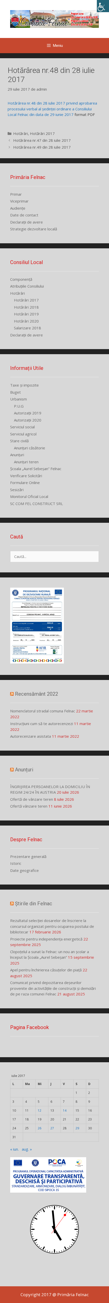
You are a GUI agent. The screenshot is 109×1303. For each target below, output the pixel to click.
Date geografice (24, 870)
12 (39, 1110)
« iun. (14, 1149)
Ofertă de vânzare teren (31, 799)
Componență (21, 279)
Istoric (15, 863)
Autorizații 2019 (27, 412)
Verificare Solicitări (26, 475)
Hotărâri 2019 (26, 313)
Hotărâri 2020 (26, 321)
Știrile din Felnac (33, 903)
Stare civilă (19, 440)
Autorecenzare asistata (30, 736)
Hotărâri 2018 (26, 307)
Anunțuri (17, 454)
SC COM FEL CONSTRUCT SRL (36, 503)
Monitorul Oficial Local (29, 496)
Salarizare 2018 (27, 327)
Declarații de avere (26, 222)
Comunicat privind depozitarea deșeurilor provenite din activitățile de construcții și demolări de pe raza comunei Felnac (53, 988)
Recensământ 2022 (36, 694)
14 (64, 1110)
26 (39, 1128)
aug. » (27, 1149)
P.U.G (19, 406)
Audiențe (17, 208)
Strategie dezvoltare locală (33, 228)
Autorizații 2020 (27, 420)
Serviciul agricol (23, 433)
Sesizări (17, 489)
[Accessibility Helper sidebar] (103, 6)
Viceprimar (19, 201)
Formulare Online (25, 482)
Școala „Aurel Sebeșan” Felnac (35, 468)
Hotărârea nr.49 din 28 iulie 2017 (42, 147)
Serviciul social (22, 426)
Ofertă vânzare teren (28, 806)
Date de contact (24, 214)
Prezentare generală (28, 856)
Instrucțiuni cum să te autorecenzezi (41, 723)
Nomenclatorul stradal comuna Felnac (42, 710)
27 (52, 1128)
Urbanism (18, 399)
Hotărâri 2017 (42, 133)
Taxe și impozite (24, 385)
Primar (16, 194)
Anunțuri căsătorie (29, 447)
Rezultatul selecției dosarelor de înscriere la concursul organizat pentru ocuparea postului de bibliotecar (52, 926)
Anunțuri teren (26, 461)
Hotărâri (20, 133)
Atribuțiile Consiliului (27, 286)
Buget (15, 392)
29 (77, 1128)
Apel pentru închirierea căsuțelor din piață (46, 969)
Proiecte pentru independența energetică (46, 938)
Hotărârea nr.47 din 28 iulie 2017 (42, 140)
